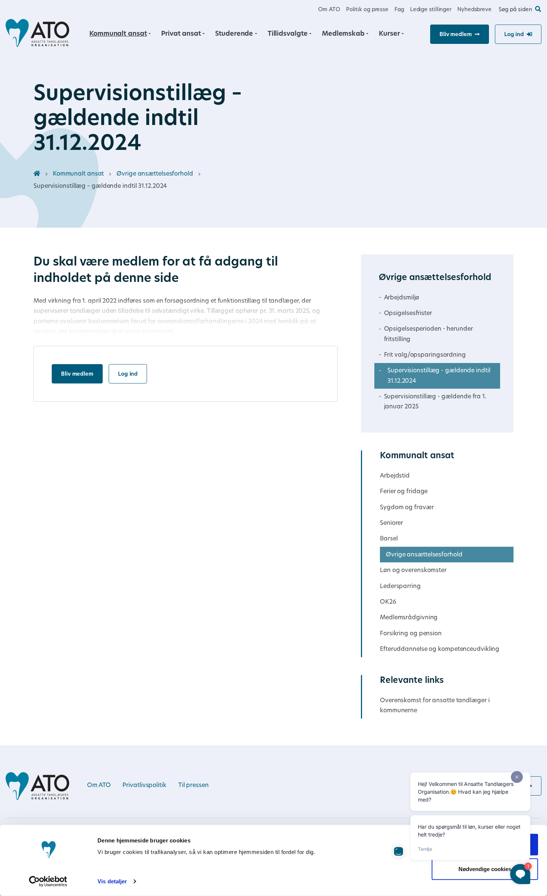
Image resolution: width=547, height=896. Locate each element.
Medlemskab (343, 34)
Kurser (389, 34)
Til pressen (193, 786)
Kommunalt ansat (118, 34)
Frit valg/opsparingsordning (425, 355)
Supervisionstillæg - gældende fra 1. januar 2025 (435, 402)
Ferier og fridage (404, 492)
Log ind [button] (514, 35)
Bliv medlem (77, 374)
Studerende (234, 34)
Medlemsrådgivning (409, 618)
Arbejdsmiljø (401, 298)
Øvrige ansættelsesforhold (154, 174)
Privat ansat (181, 34)
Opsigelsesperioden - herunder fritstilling (428, 334)
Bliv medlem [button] (455, 35)
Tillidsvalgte (288, 34)
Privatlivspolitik (144, 786)
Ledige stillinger (430, 10)
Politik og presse (367, 10)
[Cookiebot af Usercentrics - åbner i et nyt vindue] (48, 881)
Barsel (388, 539)
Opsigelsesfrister (408, 314)
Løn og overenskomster (413, 571)
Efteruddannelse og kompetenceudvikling (439, 649)
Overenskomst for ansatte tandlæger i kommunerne (434, 706)
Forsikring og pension (411, 634)
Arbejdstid (395, 476)
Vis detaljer (112, 881)
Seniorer (391, 523)
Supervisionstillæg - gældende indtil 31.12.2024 (438, 376)
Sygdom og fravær (407, 508)
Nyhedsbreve (474, 10)
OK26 (388, 602)
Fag (399, 10)
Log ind (128, 374)
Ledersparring (400, 587)
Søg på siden (515, 10)
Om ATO (329, 10)
